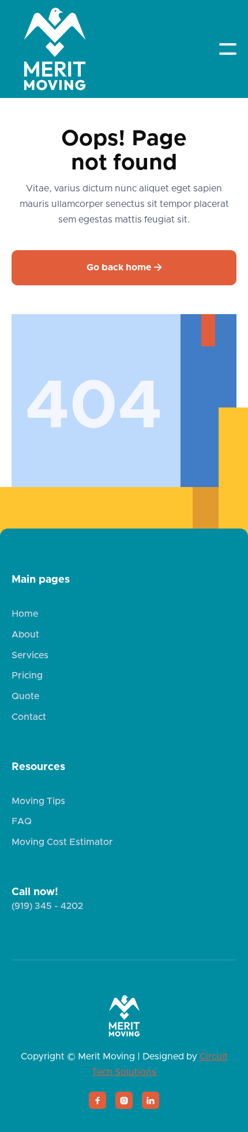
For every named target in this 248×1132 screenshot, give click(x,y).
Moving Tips (38, 801)
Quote (25, 696)
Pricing (27, 675)
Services (30, 655)
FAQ (22, 821)
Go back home (124, 267)
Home (25, 613)
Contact (29, 717)
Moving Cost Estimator (62, 842)
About (25, 634)
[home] (55, 49)
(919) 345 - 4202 (47, 906)
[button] (227, 49)
